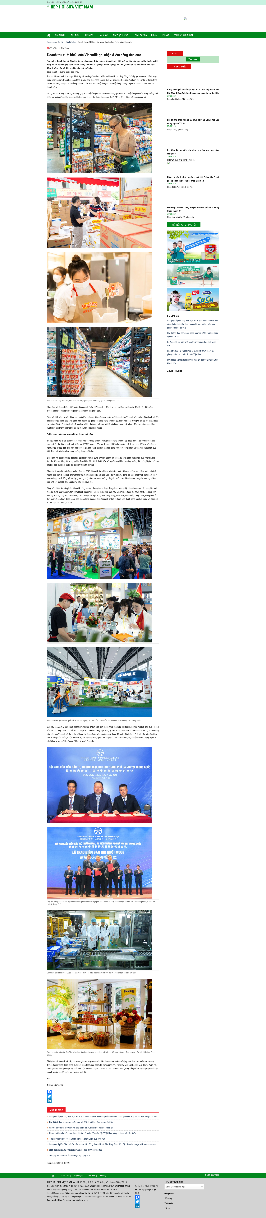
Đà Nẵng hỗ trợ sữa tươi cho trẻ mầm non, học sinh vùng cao (191, 344)
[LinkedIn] (103, 1101)
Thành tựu (65, 1175)
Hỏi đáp (165, 35)
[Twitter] (103, 1096)
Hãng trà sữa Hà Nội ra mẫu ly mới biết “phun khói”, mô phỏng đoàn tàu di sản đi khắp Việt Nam (190, 353)
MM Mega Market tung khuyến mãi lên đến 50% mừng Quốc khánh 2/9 (192, 361)
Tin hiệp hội (71, 42)
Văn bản (104, 35)
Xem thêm (192, 59)
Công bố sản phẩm (183, 35)
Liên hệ (103, 1175)
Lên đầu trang (213, 1175)
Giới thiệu (60, 35)
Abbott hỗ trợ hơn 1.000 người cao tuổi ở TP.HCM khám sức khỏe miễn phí (81, 1127)
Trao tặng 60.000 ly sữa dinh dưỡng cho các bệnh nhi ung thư (75, 1150)
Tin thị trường (120, 35)
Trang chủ (51, 42)
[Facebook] (103, 1092)
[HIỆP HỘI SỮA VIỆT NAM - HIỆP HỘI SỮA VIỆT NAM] (72, 18)
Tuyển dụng (78, 1175)
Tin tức (75, 35)
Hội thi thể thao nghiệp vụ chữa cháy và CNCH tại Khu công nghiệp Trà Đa (81, 1122)
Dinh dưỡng (141, 35)
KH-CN (154, 35)
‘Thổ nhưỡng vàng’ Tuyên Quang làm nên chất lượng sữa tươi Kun (77, 1139)
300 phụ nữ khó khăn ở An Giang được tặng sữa (69, 1155)
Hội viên (89, 35)
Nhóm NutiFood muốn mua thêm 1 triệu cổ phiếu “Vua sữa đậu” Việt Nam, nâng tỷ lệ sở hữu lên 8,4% (92, 1133)
